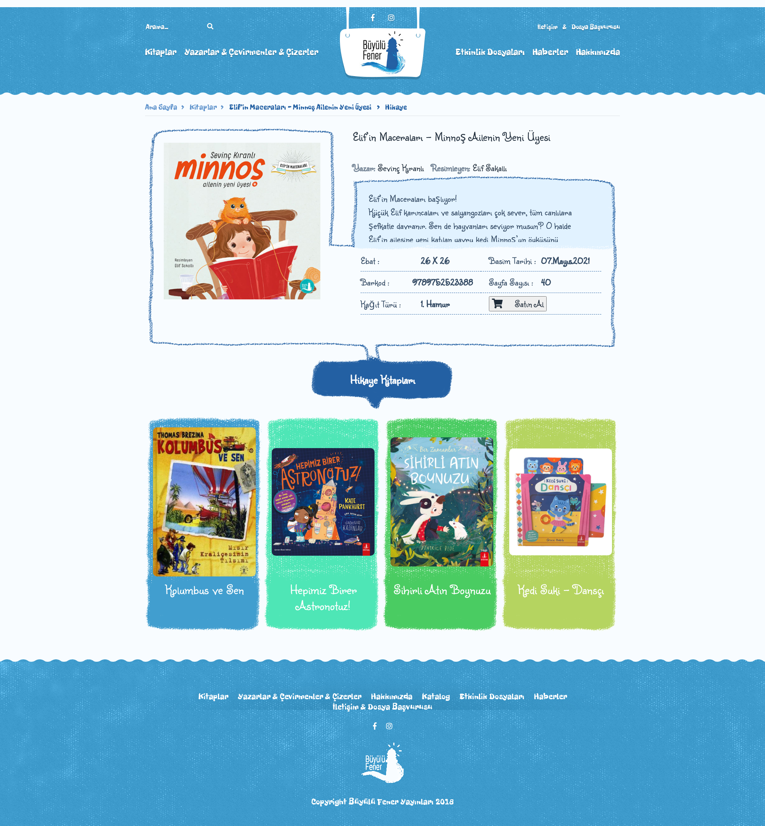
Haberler (550, 52)
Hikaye (396, 107)
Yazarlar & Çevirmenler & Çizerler (251, 52)
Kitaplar (161, 52)
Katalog (436, 696)
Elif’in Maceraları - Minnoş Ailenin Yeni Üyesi (301, 107)
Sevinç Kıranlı (401, 167)
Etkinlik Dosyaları (490, 52)
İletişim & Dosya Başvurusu (578, 27)
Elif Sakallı (490, 167)
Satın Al (523, 303)
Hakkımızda (598, 52)
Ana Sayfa (161, 107)
